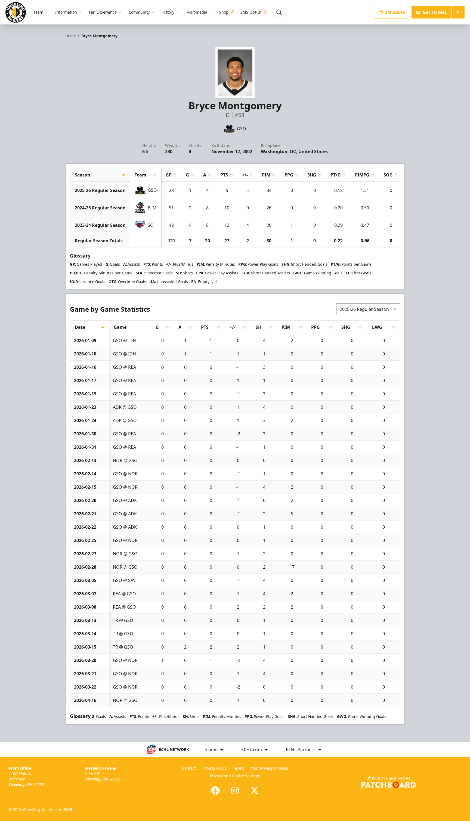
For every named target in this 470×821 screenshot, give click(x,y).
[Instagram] (235, 790)
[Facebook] (215, 790)
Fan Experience (103, 12)
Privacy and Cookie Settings (235, 775)
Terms (238, 768)
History (168, 12)
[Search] (279, 12)
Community (139, 12)
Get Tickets (435, 12)
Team (38, 12)
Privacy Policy (214, 768)
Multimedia (196, 12)
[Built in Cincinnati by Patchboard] (388, 782)
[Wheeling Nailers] (15, 12)
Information (66, 12)
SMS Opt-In (250, 12)
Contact (189, 768)
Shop (223, 12)
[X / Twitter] (254, 790)
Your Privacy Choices (269, 768)
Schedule (395, 12)
